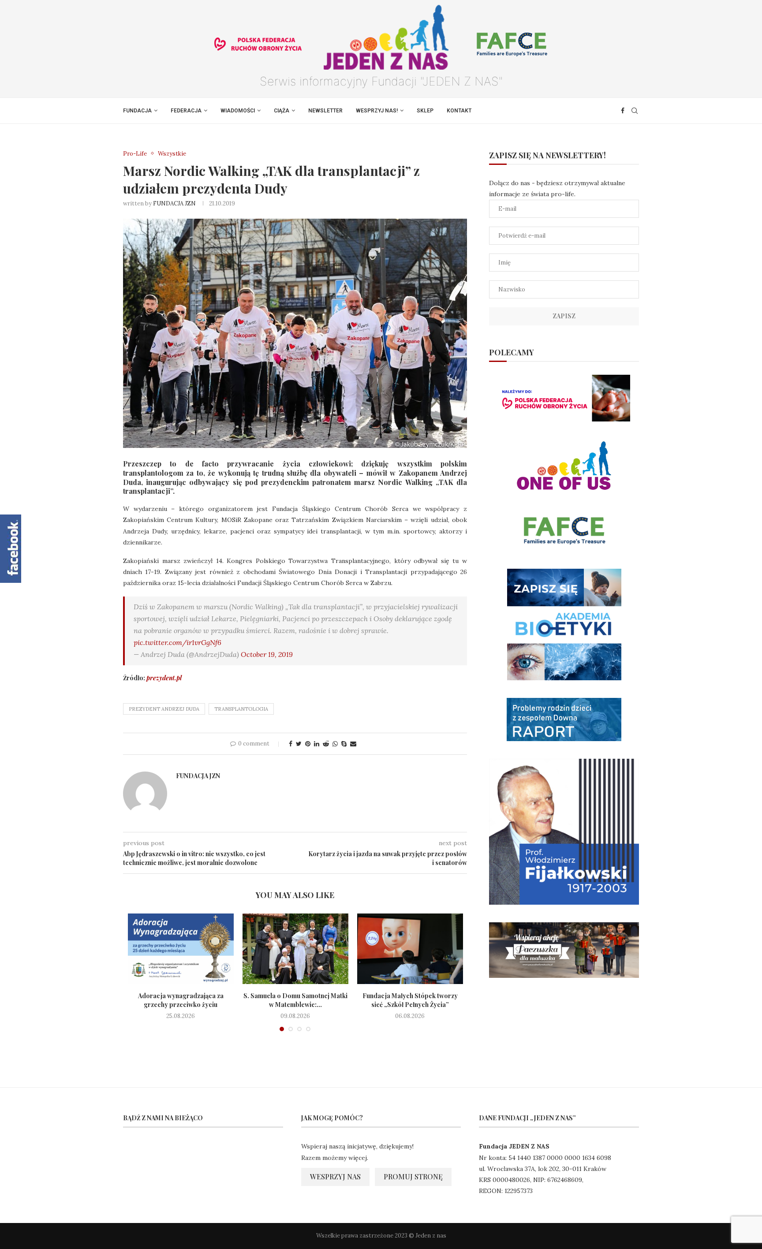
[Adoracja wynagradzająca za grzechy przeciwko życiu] (181, 948)
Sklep (425, 111)
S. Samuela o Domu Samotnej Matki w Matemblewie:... (295, 1000)
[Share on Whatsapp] (335, 744)
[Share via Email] (353, 744)
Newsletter (325, 111)
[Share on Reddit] (326, 744)
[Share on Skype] (344, 744)
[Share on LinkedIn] (316, 744)
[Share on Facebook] (290, 744)
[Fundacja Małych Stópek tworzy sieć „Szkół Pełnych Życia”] (410, 948)
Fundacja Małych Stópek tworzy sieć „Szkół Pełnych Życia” (410, 1000)
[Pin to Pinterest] (307, 744)
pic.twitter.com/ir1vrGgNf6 (177, 642)
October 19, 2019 (267, 654)
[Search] (634, 110)
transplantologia (241, 709)
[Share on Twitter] (299, 744)
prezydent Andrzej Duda (164, 709)
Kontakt (459, 111)
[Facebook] (622, 110)
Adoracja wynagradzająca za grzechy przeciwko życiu (181, 1000)
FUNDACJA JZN (174, 203)
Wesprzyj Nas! (377, 111)
